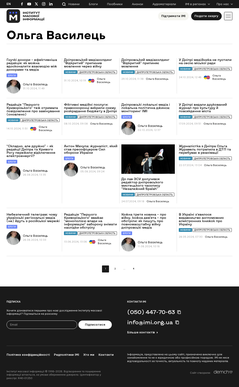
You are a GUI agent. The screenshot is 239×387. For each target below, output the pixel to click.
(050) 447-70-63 (151, 312)
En (9, 4)
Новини (74, 4)
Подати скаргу (206, 16)
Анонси (137, 4)
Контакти (106, 354)
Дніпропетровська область (97, 72)
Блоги (93, 4)
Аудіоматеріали (164, 4)
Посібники (115, 4)
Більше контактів (141, 332)
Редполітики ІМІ (66, 354)
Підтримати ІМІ (173, 16)
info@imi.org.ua (150, 322)
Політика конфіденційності (28, 354)
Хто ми (88, 354)
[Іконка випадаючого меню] (228, 16)
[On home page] (26, 16)
